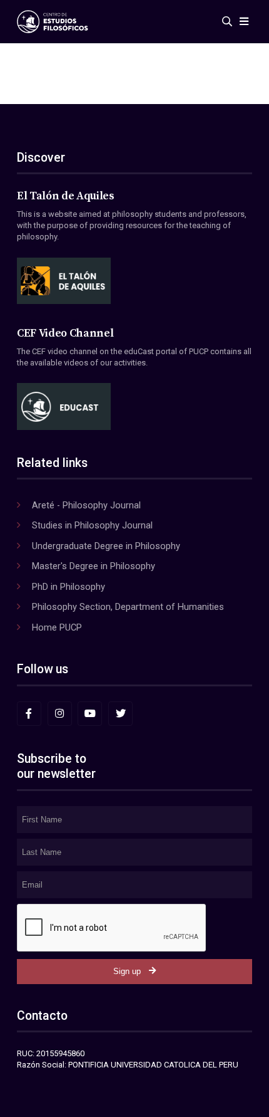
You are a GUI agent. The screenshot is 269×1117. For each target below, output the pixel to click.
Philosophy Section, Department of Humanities (128, 606)
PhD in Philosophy (68, 586)
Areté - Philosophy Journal (86, 505)
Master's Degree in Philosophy (93, 566)
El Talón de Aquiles (65, 196)
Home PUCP (57, 627)
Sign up (127, 971)
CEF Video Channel (65, 333)
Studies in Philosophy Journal (92, 525)
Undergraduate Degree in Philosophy (106, 546)
